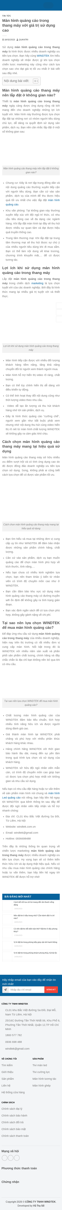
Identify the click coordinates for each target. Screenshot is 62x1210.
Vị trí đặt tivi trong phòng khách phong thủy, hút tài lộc (35, 953)
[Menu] (5, 5)
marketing (37, 283)
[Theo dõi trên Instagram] (10, 1158)
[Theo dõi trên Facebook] (4, 1158)
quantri (23, 40)
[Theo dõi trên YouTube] (17, 1158)
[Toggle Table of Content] (34, 81)
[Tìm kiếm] (58, 5)
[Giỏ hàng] (48, 5)
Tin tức (6, 16)
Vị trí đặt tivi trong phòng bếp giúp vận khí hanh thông (35, 942)
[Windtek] (26, 5)
